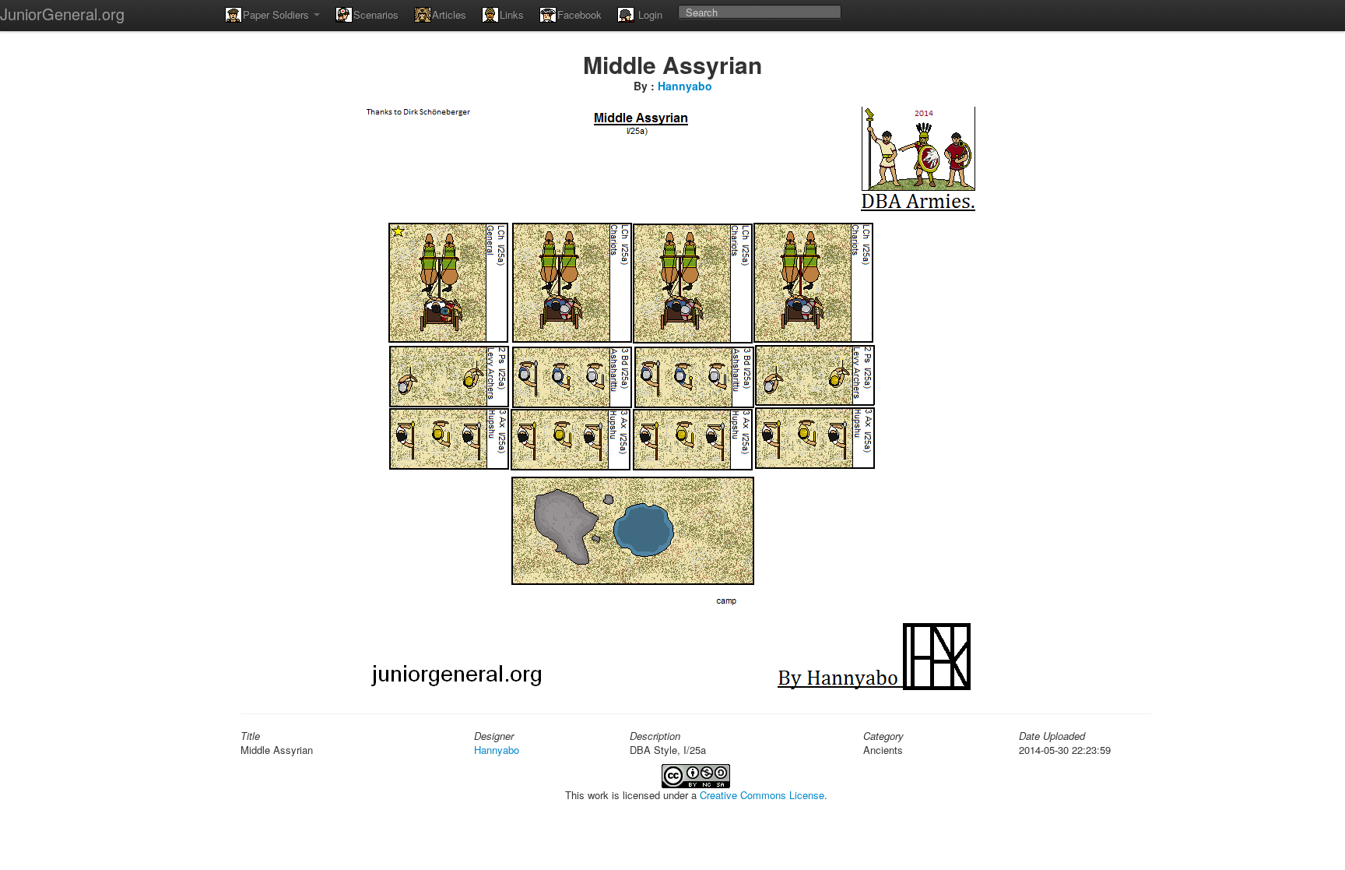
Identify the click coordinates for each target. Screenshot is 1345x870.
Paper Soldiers (277, 14)
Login (648, 14)
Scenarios (376, 14)
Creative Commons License (762, 794)
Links (512, 14)
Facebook (579, 14)
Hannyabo (685, 85)
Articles (449, 14)
